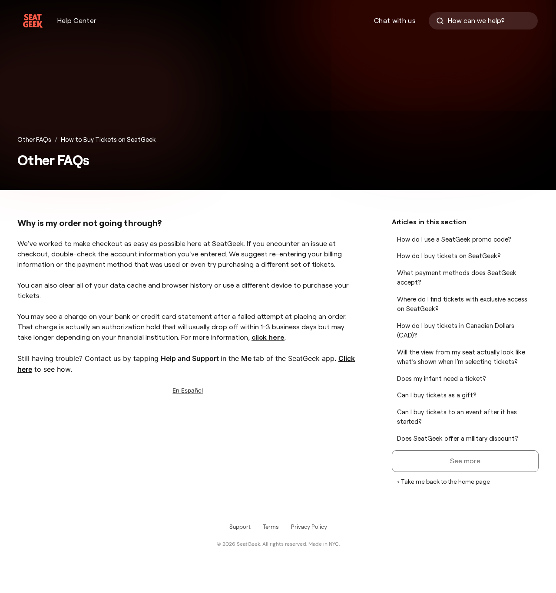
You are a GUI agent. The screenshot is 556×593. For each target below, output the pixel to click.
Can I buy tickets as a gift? (437, 395)
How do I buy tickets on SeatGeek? (449, 255)
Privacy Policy (309, 527)
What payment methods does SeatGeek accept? (456, 277)
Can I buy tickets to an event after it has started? (457, 417)
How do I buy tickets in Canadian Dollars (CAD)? (455, 330)
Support (240, 527)
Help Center (77, 20)
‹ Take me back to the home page (443, 481)
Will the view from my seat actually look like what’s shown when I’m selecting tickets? (461, 357)
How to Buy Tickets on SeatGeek (108, 139)
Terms (271, 527)
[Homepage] (33, 21)
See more (465, 461)
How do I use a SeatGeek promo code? (454, 239)
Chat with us (395, 20)
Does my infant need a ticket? (441, 378)
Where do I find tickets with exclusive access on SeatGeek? (462, 304)
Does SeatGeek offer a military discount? (457, 438)
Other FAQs (34, 139)
